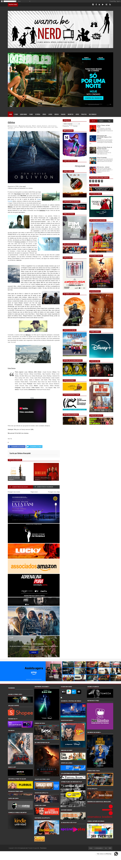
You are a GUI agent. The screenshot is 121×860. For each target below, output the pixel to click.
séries (44, 114)
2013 (35, 125)
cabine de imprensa (52, 125)
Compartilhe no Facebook (18, 446)
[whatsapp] (112, 4)
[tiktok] (103, 4)
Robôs (56, 127)
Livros (50, 114)
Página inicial (34, 492)
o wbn (16, 114)
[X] (99, 4)
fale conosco (92, 114)
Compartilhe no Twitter (36, 446)
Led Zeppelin (56, 284)
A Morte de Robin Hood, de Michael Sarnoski (104, 148)
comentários (10, 127)
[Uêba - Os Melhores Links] (39, 841)
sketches (38, 338)
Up (106, 848)
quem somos (23, 114)
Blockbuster (44, 125)
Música (57, 114)
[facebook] (96, 4)
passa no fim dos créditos (28, 284)
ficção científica (29, 127)
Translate (75, 126)
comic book (16, 127)
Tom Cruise (10, 128)
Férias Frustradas (102, 157)
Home (10, 114)
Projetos (84, 114)
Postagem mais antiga (54, 492)
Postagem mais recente (14, 492)
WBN (110, 848)
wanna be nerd (24, 848)
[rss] (110, 4)
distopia (21, 127)
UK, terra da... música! (103, 167)
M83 (42, 127)
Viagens (63, 114)
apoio (77, 114)
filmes (31, 114)
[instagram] (93, 4)
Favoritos (70, 114)
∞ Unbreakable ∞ (99, 848)
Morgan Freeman (47, 127)
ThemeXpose (43, 848)
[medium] (106, 4)
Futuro (38, 127)
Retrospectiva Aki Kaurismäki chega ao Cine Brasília (104, 137)
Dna (25, 127)
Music (53, 127)
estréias (37, 114)
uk (14, 128)
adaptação (39, 125)
